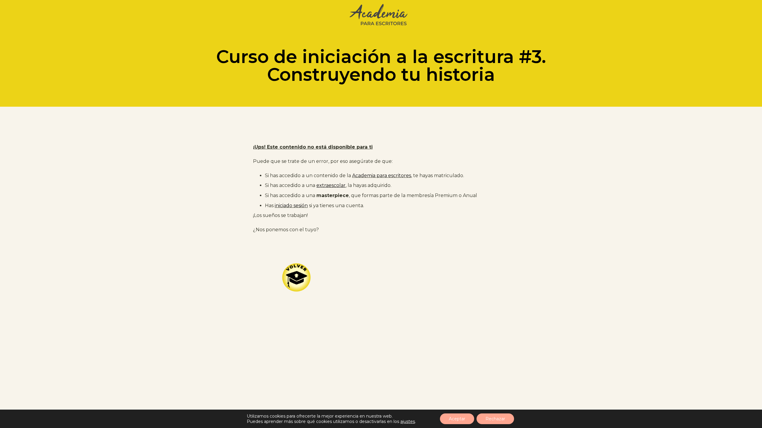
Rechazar (495, 418)
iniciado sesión (291, 205)
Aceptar (457, 418)
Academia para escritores (381, 175)
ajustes (407, 421)
